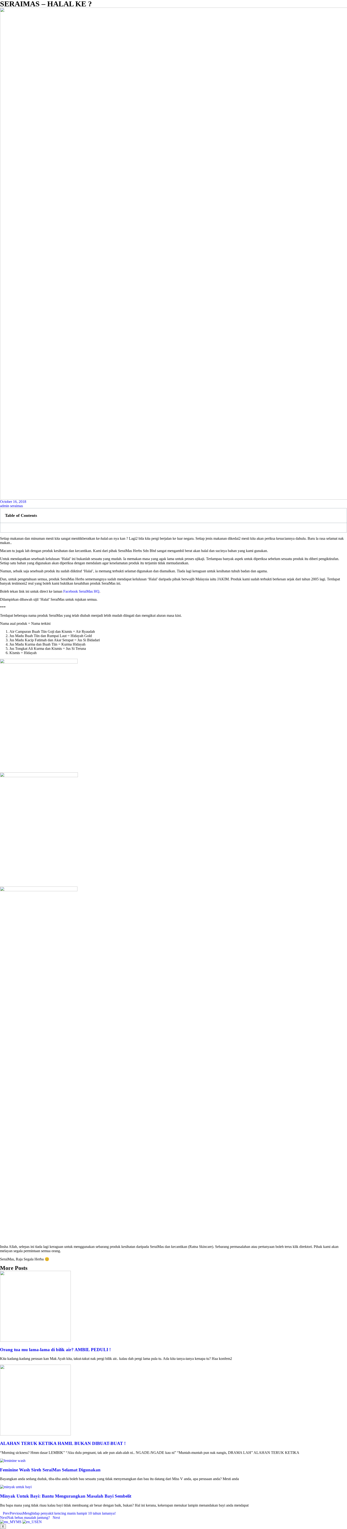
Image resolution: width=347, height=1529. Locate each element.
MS (19, 1522)
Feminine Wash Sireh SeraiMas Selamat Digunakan (50, 1469)
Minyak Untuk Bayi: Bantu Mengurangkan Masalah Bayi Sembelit (65, 1496)
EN (39, 1522)
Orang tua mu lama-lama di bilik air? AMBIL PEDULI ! (55, 1349)
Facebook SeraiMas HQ (81, 591)
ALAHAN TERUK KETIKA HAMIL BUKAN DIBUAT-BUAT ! (63, 1443)
